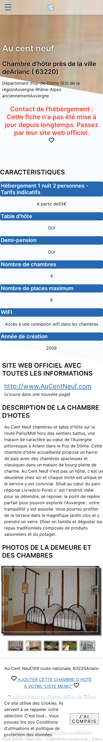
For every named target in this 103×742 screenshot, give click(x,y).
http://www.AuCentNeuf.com (47, 386)
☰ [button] (8, 7)
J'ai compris (84, 719)
